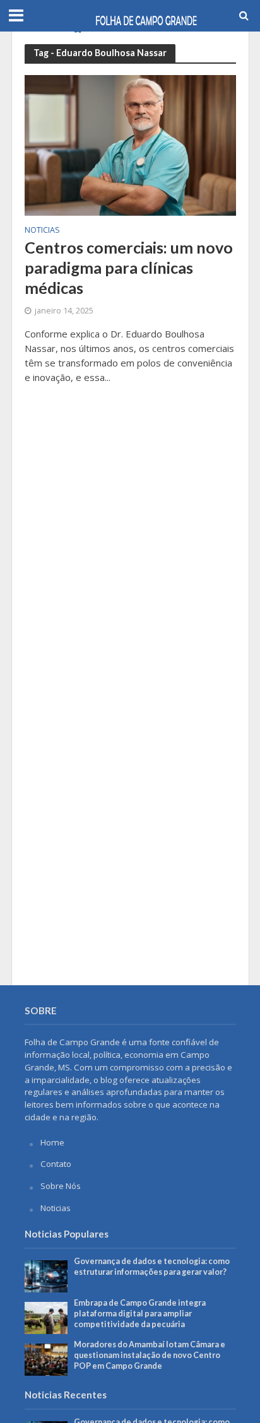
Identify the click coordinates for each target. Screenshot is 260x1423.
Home (52, 1142)
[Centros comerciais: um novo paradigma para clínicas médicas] (130, 144)
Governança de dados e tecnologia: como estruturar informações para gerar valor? (152, 1266)
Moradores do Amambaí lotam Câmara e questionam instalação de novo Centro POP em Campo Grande (149, 1355)
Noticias (42, 230)
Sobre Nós (60, 1186)
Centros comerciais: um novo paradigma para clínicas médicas (129, 268)
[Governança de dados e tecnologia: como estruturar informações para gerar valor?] (46, 1275)
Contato (55, 1163)
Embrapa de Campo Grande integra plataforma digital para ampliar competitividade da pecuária (140, 1313)
